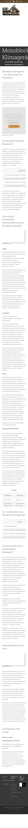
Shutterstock (5, 748)
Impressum (5, 784)
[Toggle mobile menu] (25, 6)
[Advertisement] (14, 30)
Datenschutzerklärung (13, 122)
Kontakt (5, 776)
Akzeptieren (14, 126)
